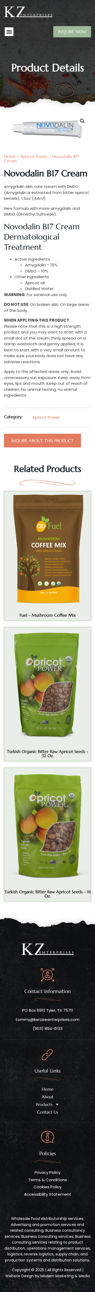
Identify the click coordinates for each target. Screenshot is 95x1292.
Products (44, 1104)
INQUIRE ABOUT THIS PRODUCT (42, 440)
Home (48, 1089)
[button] (9, 31)
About (48, 1097)
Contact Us (47, 1112)
